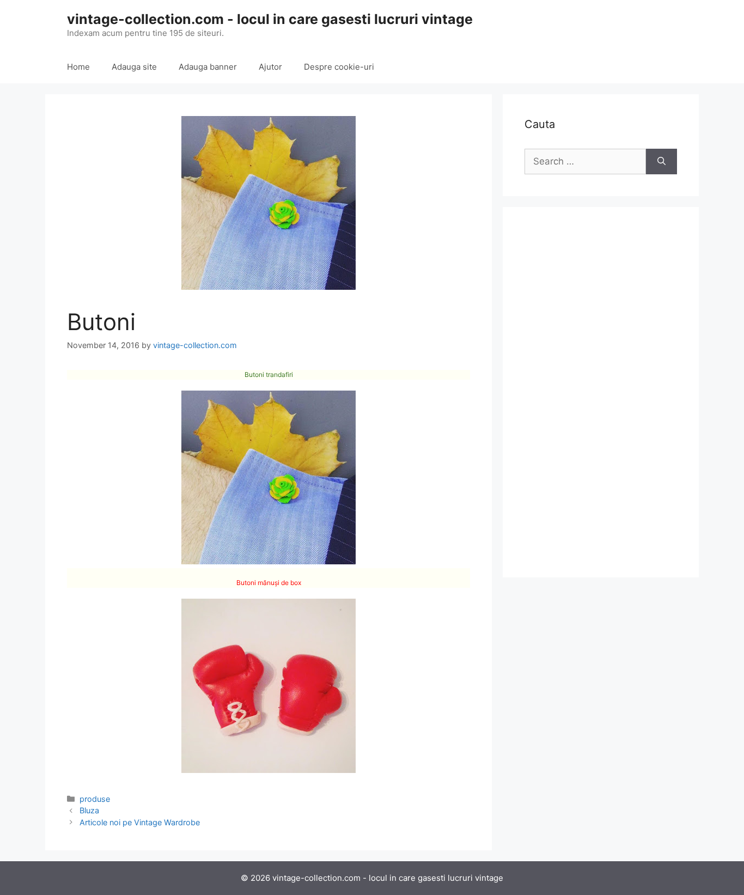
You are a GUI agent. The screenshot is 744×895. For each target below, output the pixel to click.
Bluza (89, 810)
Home (78, 67)
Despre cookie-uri (339, 67)
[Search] (661, 162)
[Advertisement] (601, 392)
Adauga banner (208, 67)
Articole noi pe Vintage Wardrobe (140, 822)
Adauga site (134, 67)
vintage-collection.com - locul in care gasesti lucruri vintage (270, 19)
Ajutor (270, 67)
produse (95, 798)
